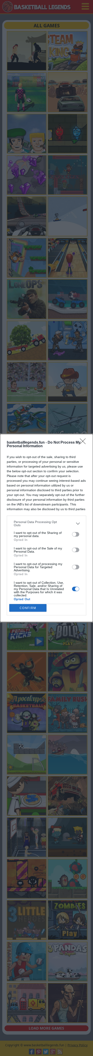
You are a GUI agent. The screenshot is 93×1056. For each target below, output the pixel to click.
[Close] (84, 442)
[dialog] (46, 528)
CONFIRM (28, 608)
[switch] (75, 534)
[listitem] (46, 523)
